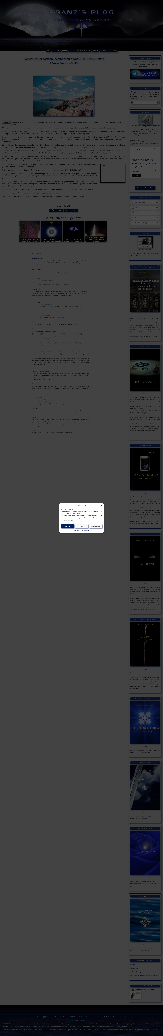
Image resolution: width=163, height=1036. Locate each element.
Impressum (87, 530)
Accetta (67, 526)
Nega (81, 526)
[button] (101, 506)
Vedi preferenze (95, 526)
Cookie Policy (76, 530)
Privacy (82, 530)
